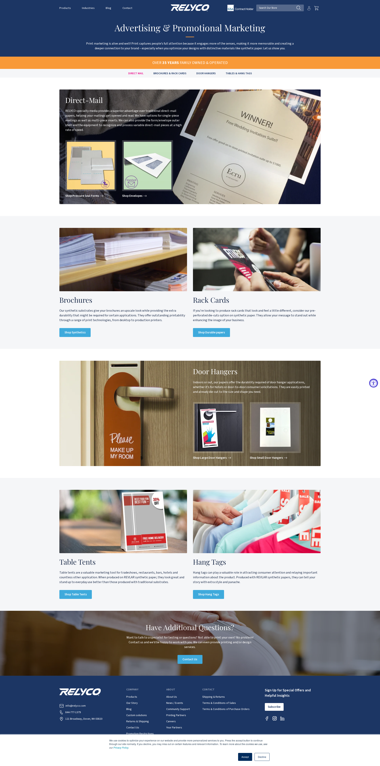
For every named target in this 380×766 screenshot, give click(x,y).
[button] (65, 8)
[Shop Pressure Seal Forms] (91, 165)
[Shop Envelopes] (147, 165)
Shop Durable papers (211, 332)
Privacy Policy (120, 747)
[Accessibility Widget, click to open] (373, 383)
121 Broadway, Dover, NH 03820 (83, 719)
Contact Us (189, 659)
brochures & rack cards (169, 73)
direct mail (135, 73)
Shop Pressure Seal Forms (82, 195)
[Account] (309, 8)
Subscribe (274, 707)
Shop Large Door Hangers (210, 457)
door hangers (206, 73)
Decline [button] (262, 756)
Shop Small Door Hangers (266, 457)
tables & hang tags (239, 73)
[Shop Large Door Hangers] (218, 427)
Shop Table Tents (76, 594)
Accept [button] (245, 756)
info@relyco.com (76, 706)
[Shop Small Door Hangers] (275, 427)
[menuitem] (67, 8)
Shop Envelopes (132, 195)
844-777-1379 (73, 712)
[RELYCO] (190, 8)
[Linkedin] (282, 718)
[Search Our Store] (300, 8)
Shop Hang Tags (208, 594)
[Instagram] (275, 718)
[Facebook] (267, 718)
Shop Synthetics (75, 332)
